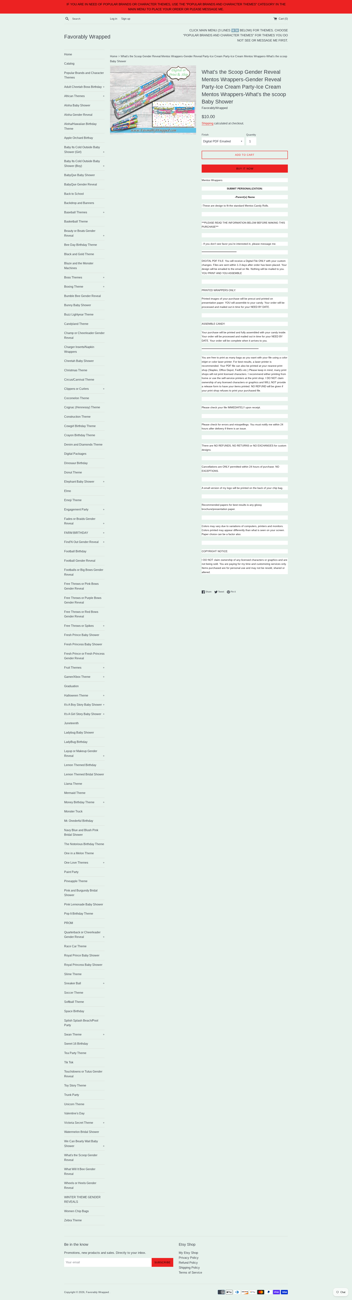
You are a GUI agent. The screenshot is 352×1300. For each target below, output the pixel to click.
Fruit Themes (84, 667)
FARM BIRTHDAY (84, 532)
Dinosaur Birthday (76, 463)
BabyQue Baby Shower (79, 175)
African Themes (84, 96)
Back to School (74, 193)
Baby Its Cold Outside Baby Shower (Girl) (84, 150)
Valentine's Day (74, 1113)
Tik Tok (68, 1062)
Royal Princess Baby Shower (83, 964)
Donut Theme (73, 472)
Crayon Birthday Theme (79, 435)
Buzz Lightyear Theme (79, 314)
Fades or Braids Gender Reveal (84, 521)
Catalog (69, 63)
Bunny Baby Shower (77, 305)
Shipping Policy (189, 1267)
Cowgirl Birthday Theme (80, 426)
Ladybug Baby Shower (79, 732)
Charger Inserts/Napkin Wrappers (79, 349)
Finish (205, 134)
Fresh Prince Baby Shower (81, 635)
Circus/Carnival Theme (79, 379)
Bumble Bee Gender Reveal (82, 296)
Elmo (67, 491)
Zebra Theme (73, 1220)
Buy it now (244, 168)
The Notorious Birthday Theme (84, 844)
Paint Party (71, 872)
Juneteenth (71, 723)
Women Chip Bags (76, 1211)
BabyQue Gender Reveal (80, 184)
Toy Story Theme (75, 1085)
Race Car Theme (75, 946)
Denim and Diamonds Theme (83, 444)
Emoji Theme (73, 500)
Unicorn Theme (74, 1104)
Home (68, 54)
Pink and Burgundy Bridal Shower (81, 893)
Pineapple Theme (75, 881)
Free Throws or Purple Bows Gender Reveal (82, 600)
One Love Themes (84, 862)
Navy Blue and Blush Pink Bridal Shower (81, 832)
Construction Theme (77, 416)
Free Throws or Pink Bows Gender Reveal (81, 586)
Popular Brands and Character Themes (84, 75)
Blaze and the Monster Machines (78, 266)
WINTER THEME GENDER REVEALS (82, 1200)
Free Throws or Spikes (84, 625)
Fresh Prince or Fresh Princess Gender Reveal (84, 656)
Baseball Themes (84, 212)
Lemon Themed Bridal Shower (84, 774)
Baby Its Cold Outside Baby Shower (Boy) (84, 163)
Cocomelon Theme (76, 398)
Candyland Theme (76, 323)
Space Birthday (74, 1011)
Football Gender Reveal (79, 560)
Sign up (125, 18)
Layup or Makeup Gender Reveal (84, 753)
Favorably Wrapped (87, 37)
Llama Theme (73, 783)
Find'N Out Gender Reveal (84, 542)
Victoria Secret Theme (84, 1122)
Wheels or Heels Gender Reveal (80, 1185)
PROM (68, 923)
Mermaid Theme (74, 792)
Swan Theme (84, 1034)
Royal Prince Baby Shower (81, 955)
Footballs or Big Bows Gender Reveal (83, 572)
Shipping (207, 123)
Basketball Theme (76, 221)
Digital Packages (75, 453)
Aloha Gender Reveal (78, 114)
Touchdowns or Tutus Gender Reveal (83, 1074)
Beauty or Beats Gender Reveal (84, 233)
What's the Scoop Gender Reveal (80, 1158)
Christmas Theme (75, 370)
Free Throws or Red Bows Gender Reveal (81, 614)
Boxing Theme (84, 286)
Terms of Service (190, 1272)
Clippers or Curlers (84, 388)
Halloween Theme (84, 695)
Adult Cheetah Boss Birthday (84, 86)
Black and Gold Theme (79, 254)
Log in (113, 18)
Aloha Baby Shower (77, 105)
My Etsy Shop (188, 1253)
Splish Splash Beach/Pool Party (81, 1023)
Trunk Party (71, 1094)
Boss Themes (84, 277)
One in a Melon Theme (79, 853)
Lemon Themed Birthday (80, 765)
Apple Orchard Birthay (78, 137)
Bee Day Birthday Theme (80, 244)
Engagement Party (84, 509)
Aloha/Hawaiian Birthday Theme (80, 126)
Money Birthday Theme (84, 802)
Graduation (71, 686)
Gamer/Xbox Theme (84, 676)
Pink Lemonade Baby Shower (83, 904)
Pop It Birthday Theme (78, 913)
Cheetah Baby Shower (79, 360)
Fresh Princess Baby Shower (83, 644)
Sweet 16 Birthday (76, 1043)
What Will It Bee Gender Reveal (79, 1171)
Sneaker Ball (84, 983)
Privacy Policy (189, 1257)
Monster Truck (73, 811)
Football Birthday (75, 551)
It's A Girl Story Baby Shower (84, 714)
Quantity (251, 134)
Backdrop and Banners (79, 203)
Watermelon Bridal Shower (81, 1131)
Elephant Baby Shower (84, 481)
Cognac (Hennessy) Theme (82, 407)
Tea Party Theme (75, 1053)
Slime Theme (73, 974)
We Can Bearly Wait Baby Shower (84, 1144)
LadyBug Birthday (75, 741)
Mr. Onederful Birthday (78, 820)
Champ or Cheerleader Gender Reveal (84, 335)
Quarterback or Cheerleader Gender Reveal (84, 935)
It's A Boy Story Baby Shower (84, 704)
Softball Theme (74, 1001)
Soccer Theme (73, 992)
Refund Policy (188, 1262)
